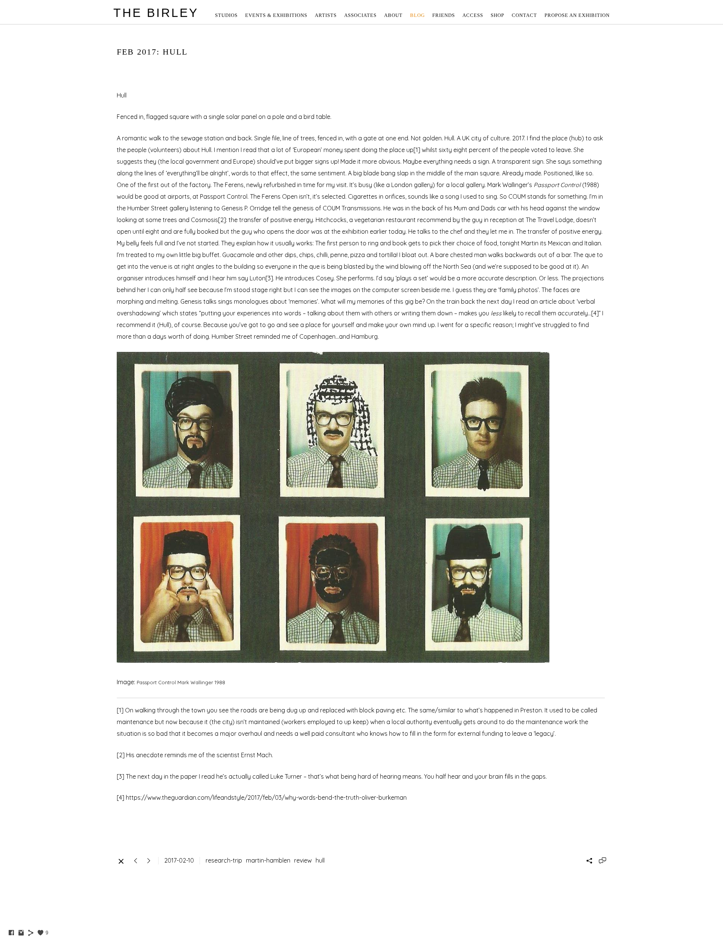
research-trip (224, 860)
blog (417, 15)
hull (320, 860)
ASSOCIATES (360, 15)
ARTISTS (326, 15)
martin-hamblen (268, 860)
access (472, 15)
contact (524, 15)
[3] (269, 278)
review (303, 860)
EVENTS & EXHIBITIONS (276, 15)
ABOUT (393, 15)
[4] (595, 313)
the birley (155, 13)
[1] (416, 150)
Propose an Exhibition (577, 15)
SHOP (497, 15)
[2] (222, 220)
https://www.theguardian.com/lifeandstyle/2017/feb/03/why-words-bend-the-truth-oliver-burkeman (266, 797)
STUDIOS (226, 15)
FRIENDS (443, 15)
